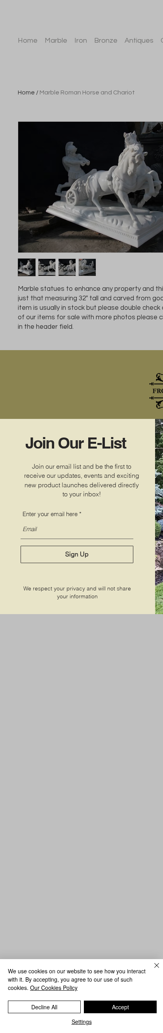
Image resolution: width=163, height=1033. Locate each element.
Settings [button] (82, 1021)
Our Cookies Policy (54, 988)
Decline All (44, 1007)
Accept (120, 1007)
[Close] (151, 970)
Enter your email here (50, 514)
